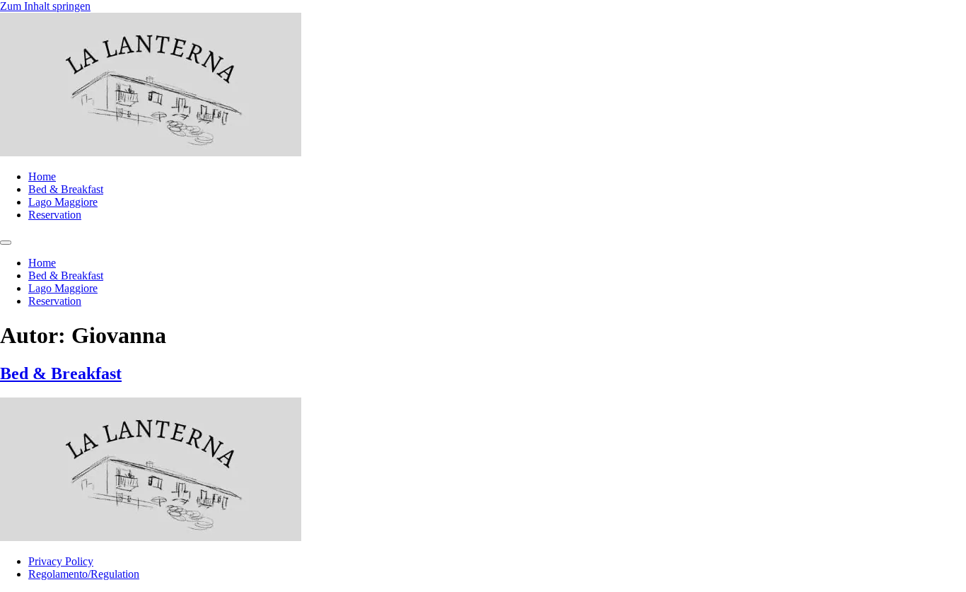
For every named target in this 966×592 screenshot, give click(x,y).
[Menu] (5, 242)
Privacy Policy (60, 561)
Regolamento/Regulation (83, 574)
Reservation (54, 215)
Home (42, 176)
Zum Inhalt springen (45, 6)
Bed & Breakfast (65, 189)
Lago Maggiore (63, 202)
